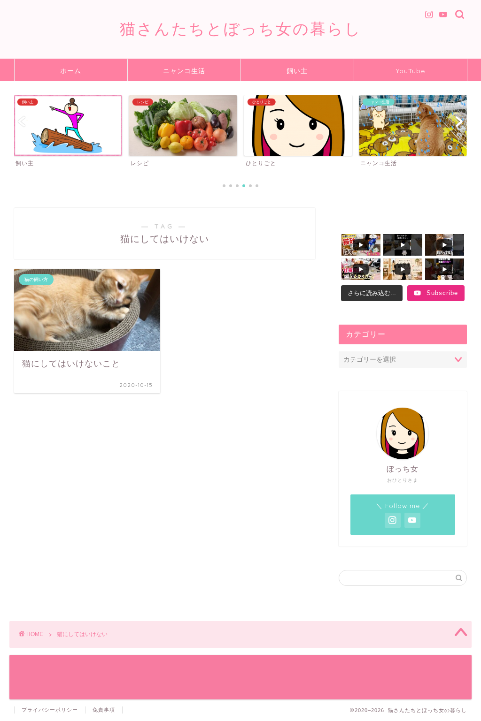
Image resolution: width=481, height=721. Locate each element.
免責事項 (104, 710)
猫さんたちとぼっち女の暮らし (241, 28)
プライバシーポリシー (50, 710)
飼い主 (297, 71)
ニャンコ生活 (184, 71)
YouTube (410, 71)
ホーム (70, 71)
